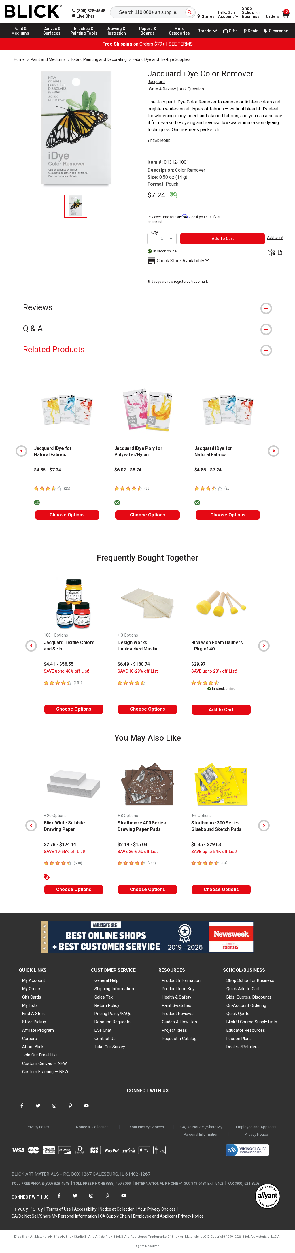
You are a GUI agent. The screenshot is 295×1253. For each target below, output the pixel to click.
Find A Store (34, 1013)
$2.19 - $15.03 (132, 844)
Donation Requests (112, 1021)
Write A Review (162, 89)
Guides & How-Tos (179, 1021)
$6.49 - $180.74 (134, 664)
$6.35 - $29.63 (206, 844)
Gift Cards (31, 997)
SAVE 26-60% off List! (138, 851)
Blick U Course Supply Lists (251, 1021)
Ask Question (192, 89)
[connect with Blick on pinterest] (70, 1109)
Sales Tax (103, 997)
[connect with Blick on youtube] (86, 1109)
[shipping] (271, 253)
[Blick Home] (33, 12)
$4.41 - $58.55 (58, 664)
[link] (83, 16)
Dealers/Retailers (242, 1046)
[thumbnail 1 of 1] (75, 206)
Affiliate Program (38, 1030)
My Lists (30, 1005)
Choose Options (67, 515)
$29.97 (198, 664)
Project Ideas (174, 1030)
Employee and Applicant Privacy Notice (256, 1131)
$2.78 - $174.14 (60, 844)
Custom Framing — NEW (45, 1071)
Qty (154, 232)
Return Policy (106, 1005)
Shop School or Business (250, 980)
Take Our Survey (109, 1046)
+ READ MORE (159, 141)
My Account (33, 980)
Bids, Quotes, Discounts (248, 997)
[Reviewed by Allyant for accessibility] (268, 1196)
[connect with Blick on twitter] (38, 1109)
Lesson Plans (239, 1038)
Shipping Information (114, 988)
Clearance (278, 31)
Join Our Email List (39, 1055)
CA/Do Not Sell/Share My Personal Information (201, 1131)
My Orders (31, 988)
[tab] (147, 307)
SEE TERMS (181, 44)
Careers (29, 1038)
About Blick (33, 1046)
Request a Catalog (179, 1038)
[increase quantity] (171, 239)
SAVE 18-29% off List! (138, 671)
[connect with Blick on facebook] (22, 1109)
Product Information (181, 980)
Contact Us (105, 1038)
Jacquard (156, 81)
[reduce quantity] (152, 239)
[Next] (273, 451)
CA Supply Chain (115, 1216)
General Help (106, 980)
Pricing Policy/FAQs (112, 1013)
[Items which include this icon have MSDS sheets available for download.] (280, 253)
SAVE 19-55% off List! (64, 851)
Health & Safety (176, 997)
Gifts (233, 31)
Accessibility (85, 1209)
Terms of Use (58, 1209)
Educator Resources (245, 1030)
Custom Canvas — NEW (44, 1063)
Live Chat (102, 1030)
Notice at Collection (92, 1127)
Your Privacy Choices (147, 1127)
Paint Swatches (176, 1005)
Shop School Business (251, 12)
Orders (272, 16)
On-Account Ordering (246, 1005)
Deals (253, 31)
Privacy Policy (38, 1127)
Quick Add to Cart (243, 988)
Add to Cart (221, 709)
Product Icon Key (178, 988)
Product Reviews (178, 1013)
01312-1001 (176, 162)
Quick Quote (237, 1013)
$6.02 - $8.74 (127, 470)
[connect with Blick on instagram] (54, 1109)
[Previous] (21, 451)
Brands (204, 31)
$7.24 (156, 195)
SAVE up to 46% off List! (66, 671)
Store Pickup (34, 1021)
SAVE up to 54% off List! (214, 851)
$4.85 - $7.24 (47, 470)
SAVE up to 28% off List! (214, 671)
